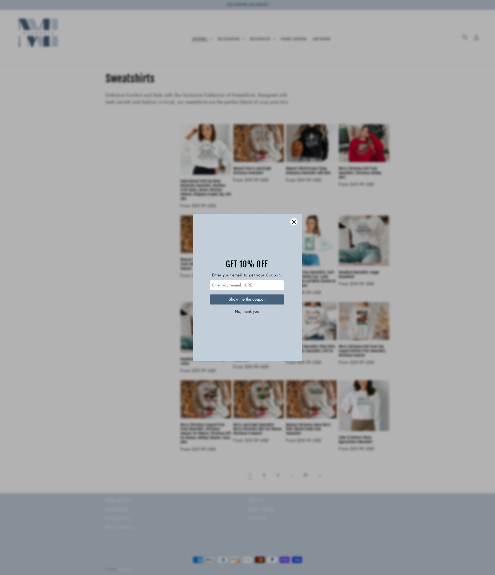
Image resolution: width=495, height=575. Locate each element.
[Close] (294, 221)
